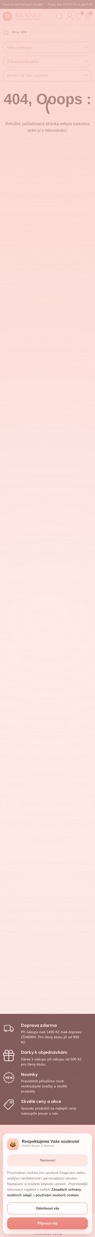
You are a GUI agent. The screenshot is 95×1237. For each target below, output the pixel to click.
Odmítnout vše (47, 1208)
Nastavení (47, 1160)
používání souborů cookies (57, 1195)
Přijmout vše (47, 1223)
